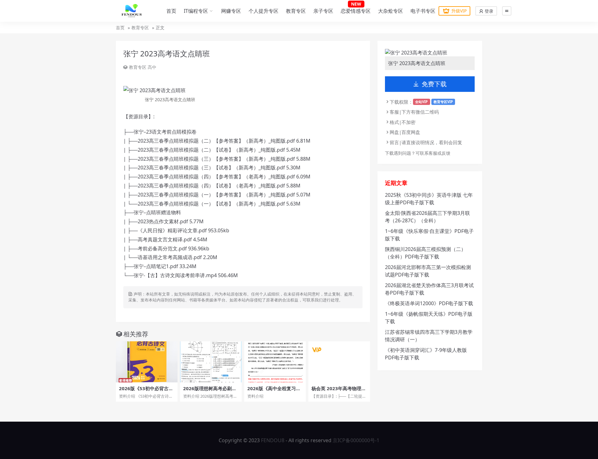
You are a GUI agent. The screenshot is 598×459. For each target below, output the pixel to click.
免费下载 (434, 84)
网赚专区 (231, 10)
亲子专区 (323, 10)
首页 (171, 10)
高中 (152, 67)
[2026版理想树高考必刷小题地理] (211, 361)
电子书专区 (423, 10)
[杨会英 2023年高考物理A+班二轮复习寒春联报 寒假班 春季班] (339, 361)
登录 (488, 11)
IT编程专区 (196, 10)
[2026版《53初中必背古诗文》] (147, 361)
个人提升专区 (263, 10)
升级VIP (459, 11)
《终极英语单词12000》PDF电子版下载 (429, 303)
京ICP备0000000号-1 (356, 440)
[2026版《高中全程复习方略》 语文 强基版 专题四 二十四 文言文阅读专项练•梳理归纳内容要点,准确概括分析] (275, 361)
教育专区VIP (443, 101)
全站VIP (421, 101)
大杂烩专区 (390, 10)
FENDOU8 (272, 440)
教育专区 (296, 10)
